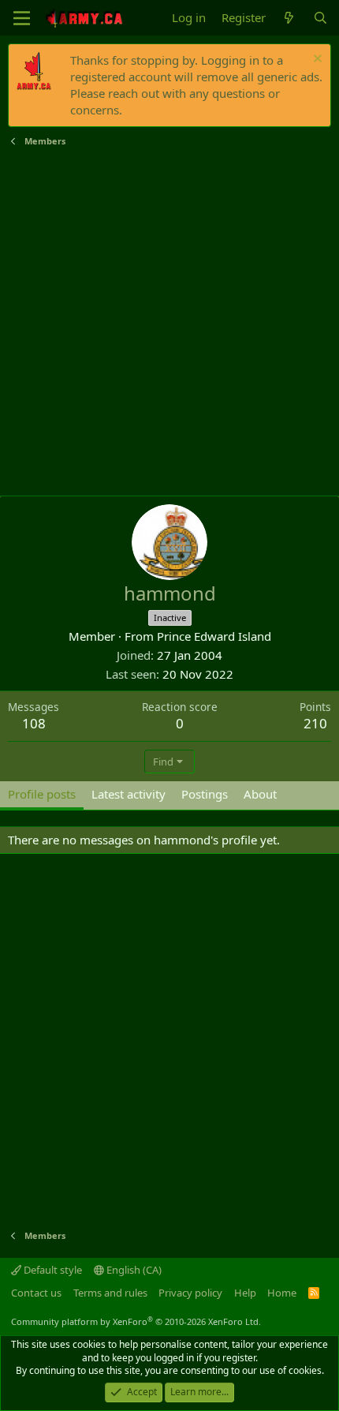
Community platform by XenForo (136, 1321)
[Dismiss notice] (315, 60)
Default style (51, 1270)
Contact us (36, 1293)
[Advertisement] (169, 322)
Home (281, 1293)
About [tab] (260, 794)
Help (245, 1293)
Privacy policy (190, 1293)
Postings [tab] (204, 794)
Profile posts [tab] (42, 794)
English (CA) (133, 1270)
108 (34, 723)
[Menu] (21, 18)
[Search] (320, 17)
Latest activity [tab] (128, 794)
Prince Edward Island (214, 636)
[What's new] (289, 17)
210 (315, 723)
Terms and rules (110, 1293)
